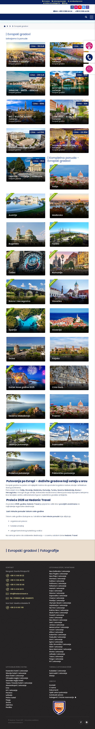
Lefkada (9, 695)
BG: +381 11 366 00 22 (63, 11)
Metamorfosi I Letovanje (59, 627)
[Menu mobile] (91, 17)
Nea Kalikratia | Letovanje (59, 571)
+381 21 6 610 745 (17, 607)
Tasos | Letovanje (56, 656)
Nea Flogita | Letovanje (58, 573)
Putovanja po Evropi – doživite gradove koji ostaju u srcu (46, 481)
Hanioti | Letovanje (56, 588)
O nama (47, 1)
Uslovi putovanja (59, 1)
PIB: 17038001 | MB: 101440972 (21, 598)
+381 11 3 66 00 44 (17, 585)
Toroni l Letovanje (56, 629)
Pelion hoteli (11, 697)
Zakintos (9, 705)
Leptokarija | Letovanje (58, 605)
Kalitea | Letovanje (56, 581)
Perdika (9, 707)
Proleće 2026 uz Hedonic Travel (28, 500)
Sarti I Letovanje (55, 622)
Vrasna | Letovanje (56, 598)
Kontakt (52, 685)
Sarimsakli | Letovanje (58, 673)
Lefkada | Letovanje (57, 654)
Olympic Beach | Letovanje (60, 603)
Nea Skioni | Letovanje (58, 620)
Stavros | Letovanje (57, 593)
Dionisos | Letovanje (57, 578)
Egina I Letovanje (56, 642)
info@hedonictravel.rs (19, 594)
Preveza (9, 692)
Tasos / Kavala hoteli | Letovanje (19, 683)
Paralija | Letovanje (57, 600)
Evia (7, 688)
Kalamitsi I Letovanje (57, 634)
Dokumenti (53, 690)
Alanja (51, 675)
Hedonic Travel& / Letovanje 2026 (17, 9)
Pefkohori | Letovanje (57, 586)
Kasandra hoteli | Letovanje (17, 671)
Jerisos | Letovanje (56, 625)
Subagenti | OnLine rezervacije (61, 697)
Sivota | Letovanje (56, 651)
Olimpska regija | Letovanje (17, 678)
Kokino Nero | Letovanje (58, 610)
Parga (8, 700)
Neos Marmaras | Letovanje (60, 649)
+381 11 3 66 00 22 (17, 575)
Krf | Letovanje (55, 661)
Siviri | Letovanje (55, 639)
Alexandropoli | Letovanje (16, 685)
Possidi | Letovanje (56, 615)
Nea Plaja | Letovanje (57, 576)
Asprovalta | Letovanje (58, 595)
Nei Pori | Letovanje (57, 608)
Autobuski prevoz (56, 695)
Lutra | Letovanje (56, 617)
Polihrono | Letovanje (57, 583)
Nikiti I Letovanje (56, 647)
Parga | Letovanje (56, 659)
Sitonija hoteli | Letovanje (16, 673)
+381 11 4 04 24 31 (17, 589)
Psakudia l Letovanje (57, 637)
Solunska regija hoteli (14, 680)
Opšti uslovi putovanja (58, 692)
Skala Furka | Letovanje (58, 612)
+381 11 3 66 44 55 (82, 11)
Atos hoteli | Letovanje (15, 675)
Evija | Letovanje (55, 590)
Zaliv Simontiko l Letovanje (60, 644)
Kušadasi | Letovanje (57, 671)
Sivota (8, 702)
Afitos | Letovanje (56, 632)
